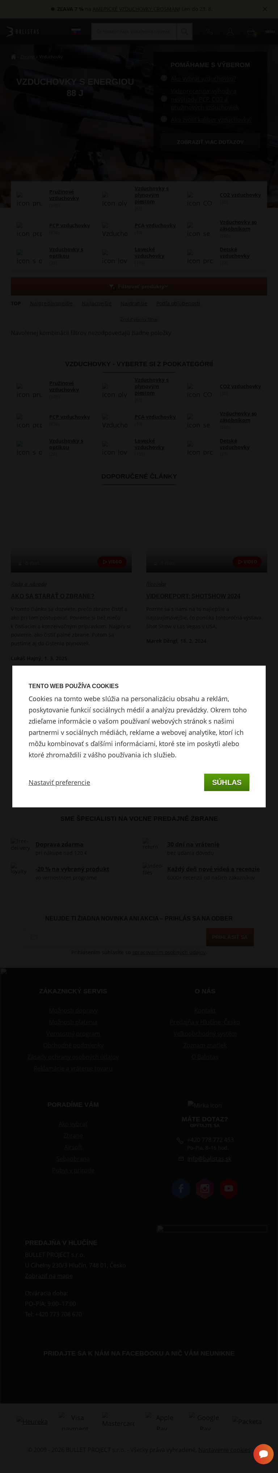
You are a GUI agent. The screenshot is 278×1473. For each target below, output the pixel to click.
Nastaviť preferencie (59, 782)
